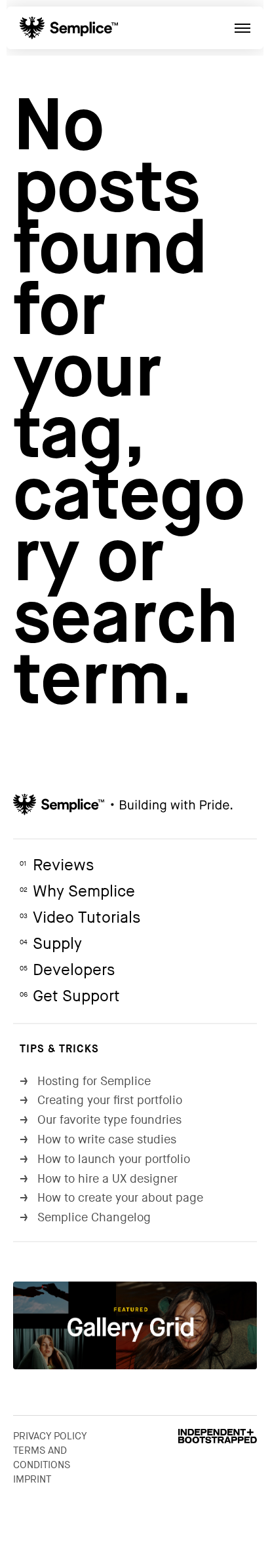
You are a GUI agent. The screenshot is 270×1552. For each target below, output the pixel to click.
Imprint (32, 1479)
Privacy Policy (50, 1436)
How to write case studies (98, 1140)
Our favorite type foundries (101, 1120)
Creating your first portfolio (101, 1100)
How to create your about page (111, 1198)
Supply (51, 943)
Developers (67, 970)
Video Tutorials (80, 917)
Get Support (70, 996)
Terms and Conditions (41, 1458)
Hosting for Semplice (85, 1081)
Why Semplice (77, 891)
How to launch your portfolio (105, 1159)
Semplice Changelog (85, 1218)
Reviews (57, 865)
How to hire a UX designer (99, 1179)
